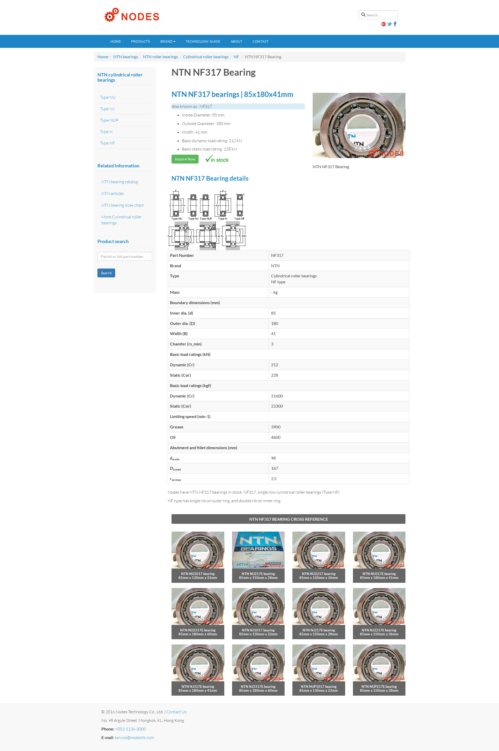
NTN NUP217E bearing (379, 686)
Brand (166, 41)
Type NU (108, 97)
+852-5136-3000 (130, 729)
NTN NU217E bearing (258, 574)
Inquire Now (185, 159)
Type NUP (109, 120)
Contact (261, 41)
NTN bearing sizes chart (122, 205)
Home (115, 41)
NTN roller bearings (160, 56)
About (236, 41)
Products (140, 41)
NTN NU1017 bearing (198, 574)
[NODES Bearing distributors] (131, 14)
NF (236, 56)
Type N (106, 131)
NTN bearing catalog (119, 181)
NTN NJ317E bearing (198, 686)
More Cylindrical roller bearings (121, 219)
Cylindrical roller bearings (206, 56)
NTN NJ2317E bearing (258, 686)
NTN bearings (125, 56)
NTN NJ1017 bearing (258, 630)
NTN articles (112, 193)
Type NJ (107, 108)
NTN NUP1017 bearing (319, 686)
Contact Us (176, 711)
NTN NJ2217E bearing (379, 630)
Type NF (107, 143)
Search (106, 273)
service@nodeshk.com (134, 737)
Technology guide (203, 41)
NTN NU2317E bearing (197, 630)
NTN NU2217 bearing (319, 574)
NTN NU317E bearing (379, 574)
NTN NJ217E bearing (319, 630)
